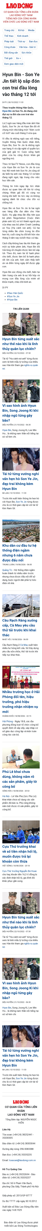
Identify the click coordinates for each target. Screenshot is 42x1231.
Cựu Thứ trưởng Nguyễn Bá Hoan (19, 871)
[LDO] (21, 325)
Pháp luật (9, 41)
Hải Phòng (7, 721)
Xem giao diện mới (13, 64)
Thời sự (21, 41)
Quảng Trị (7, 570)
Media (31, 30)
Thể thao (8, 36)
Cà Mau (24, 645)
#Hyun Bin (12, 299)
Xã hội (21, 30)
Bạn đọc (33, 41)
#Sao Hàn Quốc (15, 293)
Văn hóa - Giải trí (27, 47)
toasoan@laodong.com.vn (22, 1160)
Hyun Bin (7, 111)
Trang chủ (9, 30)
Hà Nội (5, 796)
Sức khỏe (26, 52)
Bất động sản (11, 52)
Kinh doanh (22, 36)
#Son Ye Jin (13, 296)
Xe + (18, 58)
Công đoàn (9, 47)
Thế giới (8, 58)
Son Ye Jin (21, 501)
